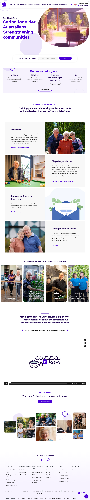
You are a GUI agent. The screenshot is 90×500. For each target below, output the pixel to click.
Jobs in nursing (63, 475)
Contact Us (75, 466)
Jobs (50, 4)
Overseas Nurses (63, 481)
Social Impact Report (12, 485)
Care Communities (21, 4)
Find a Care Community (27, 58)
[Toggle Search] (72, 4)
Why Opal (9, 466)
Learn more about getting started (63, 181)
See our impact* (45, 89)
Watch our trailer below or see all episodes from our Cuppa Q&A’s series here (45, 330)
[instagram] (48, 460)
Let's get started (45, 401)
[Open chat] (86, 496)
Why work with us (64, 473)
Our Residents (10, 482)
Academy (55, 4)
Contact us (63, 4)
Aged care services (37, 477)
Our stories (43, 4)
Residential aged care (33, 4)
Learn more (55, 245)
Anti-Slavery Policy (69, 491)
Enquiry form (76, 470)
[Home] (4, 4)
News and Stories (50, 470)
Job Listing (62, 470)
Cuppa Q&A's (49, 477)
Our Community (10, 480)
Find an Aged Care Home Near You (41, 498)
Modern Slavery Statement (52, 491)
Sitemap (39, 493)
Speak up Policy (36, 491)
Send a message (16, 212)
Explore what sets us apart (20, 147)
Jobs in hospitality (64, 478)
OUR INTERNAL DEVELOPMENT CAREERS (64, 498)
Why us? (12, 4)
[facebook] (41, 460)
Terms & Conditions (22, 491)
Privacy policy (9, 491)
